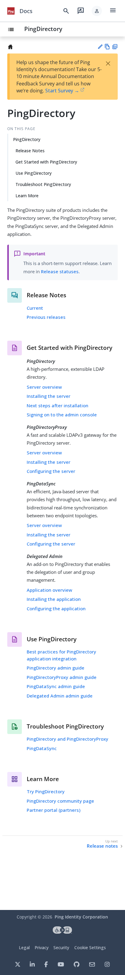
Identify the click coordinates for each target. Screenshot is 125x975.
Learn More (27, 195)
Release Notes (30, 150)
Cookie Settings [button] (90, 947)
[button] (96, 11)
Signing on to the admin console (62, 415)
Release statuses (60, 271)
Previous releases (46, 317)
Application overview (49, 590)
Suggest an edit (100, 47)
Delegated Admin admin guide (60, 696)
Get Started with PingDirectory (46, 162)
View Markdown (107, 47)
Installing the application (54, 599)
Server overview (44, 387)
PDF (115, 47)
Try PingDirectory (46, 791)
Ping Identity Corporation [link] (81, 917)
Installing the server (48, 396)
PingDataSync (42, 748)
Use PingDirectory (33, 173)
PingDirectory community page (60, 801)
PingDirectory (43, 29)
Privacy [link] (42, 947)
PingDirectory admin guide (55, 668)
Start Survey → (62, 90)
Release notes (102, 846)
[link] (11, 11)
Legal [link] (24, 947)
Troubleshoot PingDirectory (43, 184)
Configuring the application (56, 608)
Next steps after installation (57, 405)
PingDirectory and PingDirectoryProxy (67, 739)
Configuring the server (51, 471)
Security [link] (61, 947)
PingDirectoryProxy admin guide (61, 677)
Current (35, 308)
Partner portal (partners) (53, 810)
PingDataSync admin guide (56, 686)
